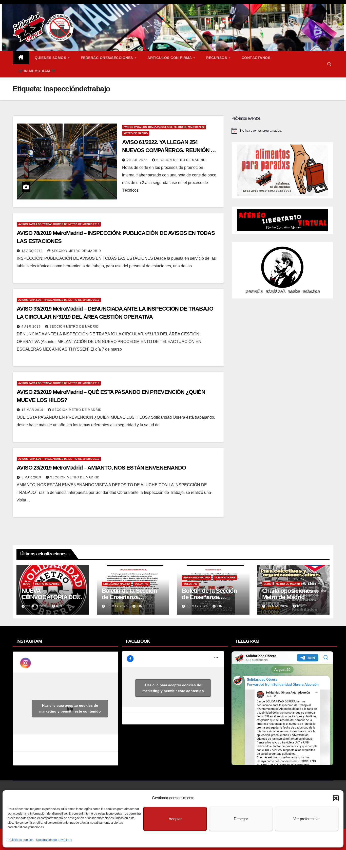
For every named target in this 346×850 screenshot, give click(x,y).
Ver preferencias (306, 819)
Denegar (241, 819)
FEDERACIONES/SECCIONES (107, 58)
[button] (335, 797)
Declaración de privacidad (54, 840)
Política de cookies (20, 840)
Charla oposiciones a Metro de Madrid (289, 593)
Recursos (217, 58)
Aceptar (175, 819)
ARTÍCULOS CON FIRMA (170, 58)
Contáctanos (256, 58)
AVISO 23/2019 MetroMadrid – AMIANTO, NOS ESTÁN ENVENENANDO (101, 467)
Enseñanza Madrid (116, 583)
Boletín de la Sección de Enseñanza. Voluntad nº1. (209, 597)
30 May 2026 (118, 606)
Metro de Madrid (136, 133)
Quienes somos (51, 58)
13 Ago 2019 (33, 251)
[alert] (282, 131)
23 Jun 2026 (37, 606)
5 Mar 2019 (32, 477)
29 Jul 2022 (137, 160)
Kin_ (60, 606)
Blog (26, 583)
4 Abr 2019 (32, 326)
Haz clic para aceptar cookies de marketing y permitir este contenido (70, 708)
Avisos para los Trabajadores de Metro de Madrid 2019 (58, 224)
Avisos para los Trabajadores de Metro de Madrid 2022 (164, 127)
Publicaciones (225, 577)
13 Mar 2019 (33, 410)
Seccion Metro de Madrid (181, 160)
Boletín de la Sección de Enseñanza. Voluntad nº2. (129, 597)
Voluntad (141, 583)
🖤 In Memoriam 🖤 (37, 71)
